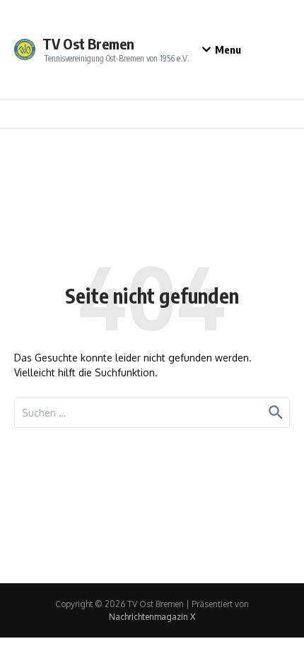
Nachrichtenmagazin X (152, 616)
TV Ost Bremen (88, 43)
